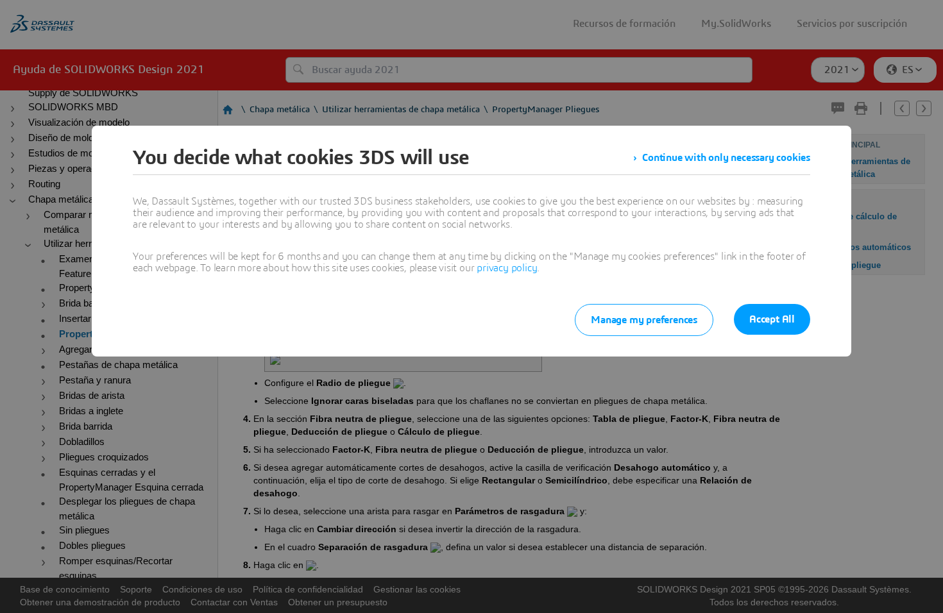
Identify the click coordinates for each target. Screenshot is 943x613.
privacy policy (507, 268)
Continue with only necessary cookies (726, 158)
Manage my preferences (644, 320)
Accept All (772, 319)
